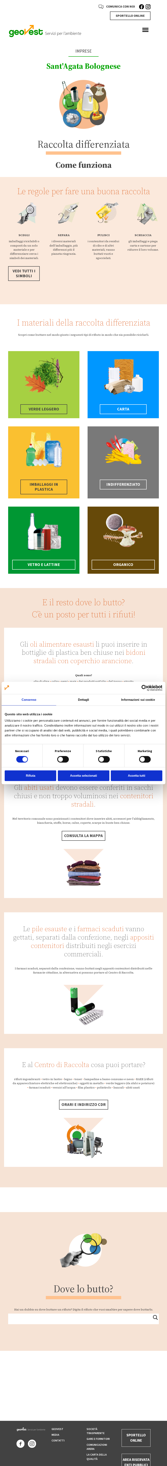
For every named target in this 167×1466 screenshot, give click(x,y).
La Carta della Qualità (97, 1457)
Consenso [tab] (29, 699)
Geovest (57, 1429)
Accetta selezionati (83, 775)
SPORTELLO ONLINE (130, 16)
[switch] (63, 759)
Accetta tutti (136, 775)
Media (55, 1435)
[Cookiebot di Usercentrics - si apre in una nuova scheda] (144, 688)
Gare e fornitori (98, 1439)
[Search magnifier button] (155, 1317)
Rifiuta (30, 775)
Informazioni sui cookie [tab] (138, 699)
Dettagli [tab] (83, 699)
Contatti (58, 1441)
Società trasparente (95, 1431)
